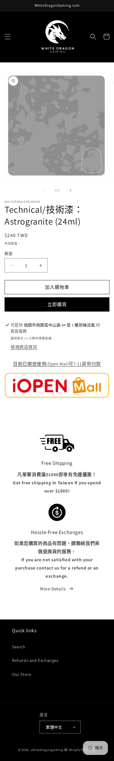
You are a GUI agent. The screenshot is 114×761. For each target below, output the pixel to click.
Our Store (21, 674)
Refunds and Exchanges (35, 660)
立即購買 (57, 304)
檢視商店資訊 (24, 347)
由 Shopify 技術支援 (80, 750)
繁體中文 (54, 727)
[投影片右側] (70, 190)
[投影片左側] (43, 190)
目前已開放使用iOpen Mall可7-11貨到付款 (57, 364)
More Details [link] (53, 589)
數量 (9, 253)
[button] (7, 36)
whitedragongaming (47, 750)
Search (19, 646)
